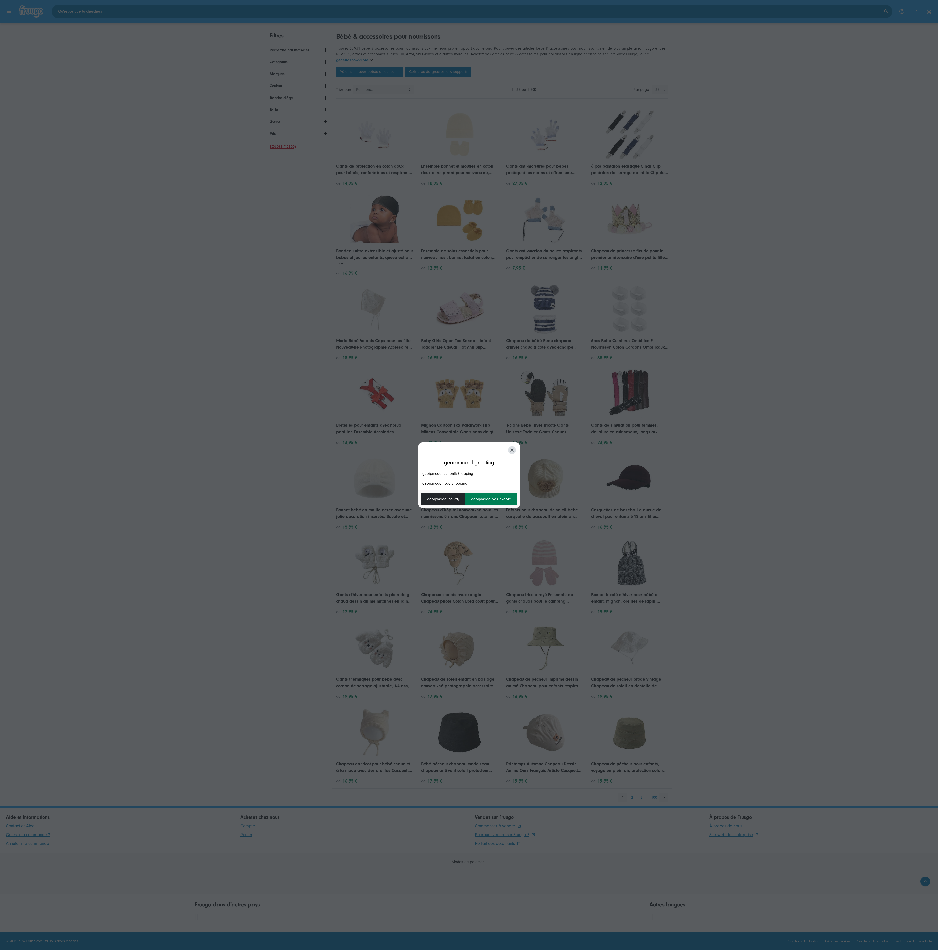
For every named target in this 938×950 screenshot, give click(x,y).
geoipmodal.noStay (443, 499)
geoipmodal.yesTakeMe (491, 499)
